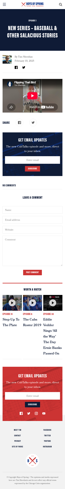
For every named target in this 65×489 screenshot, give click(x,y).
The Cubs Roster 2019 (32, 322)
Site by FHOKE (17, 446)
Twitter (47, 435)
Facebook (47, 429)
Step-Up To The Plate (11, 322)
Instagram (47, 446)
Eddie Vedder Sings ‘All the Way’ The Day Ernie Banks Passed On (52, 337)
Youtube (47, 440)
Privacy (17, 440)
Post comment (32, 272)
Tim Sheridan (25, 57)
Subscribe (32, 168)
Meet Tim (17, 429)
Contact (17, 435)
